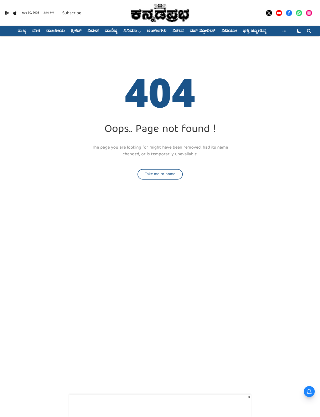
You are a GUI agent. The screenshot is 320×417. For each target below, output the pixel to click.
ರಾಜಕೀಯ (55, 31)
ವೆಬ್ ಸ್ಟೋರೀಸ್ (203, 31)
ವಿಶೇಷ (178, 31)
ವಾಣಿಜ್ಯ (111, 31)
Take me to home (160, 174)
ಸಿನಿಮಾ (130, 31)
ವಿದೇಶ (93, 31)
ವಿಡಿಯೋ (229, 31)
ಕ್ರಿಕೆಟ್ (76, 31)
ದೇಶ (36, 31)
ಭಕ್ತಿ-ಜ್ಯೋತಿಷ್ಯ (254, 31)
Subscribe (71, 13)
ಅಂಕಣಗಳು (156, 31)
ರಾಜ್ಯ (22, 31)
